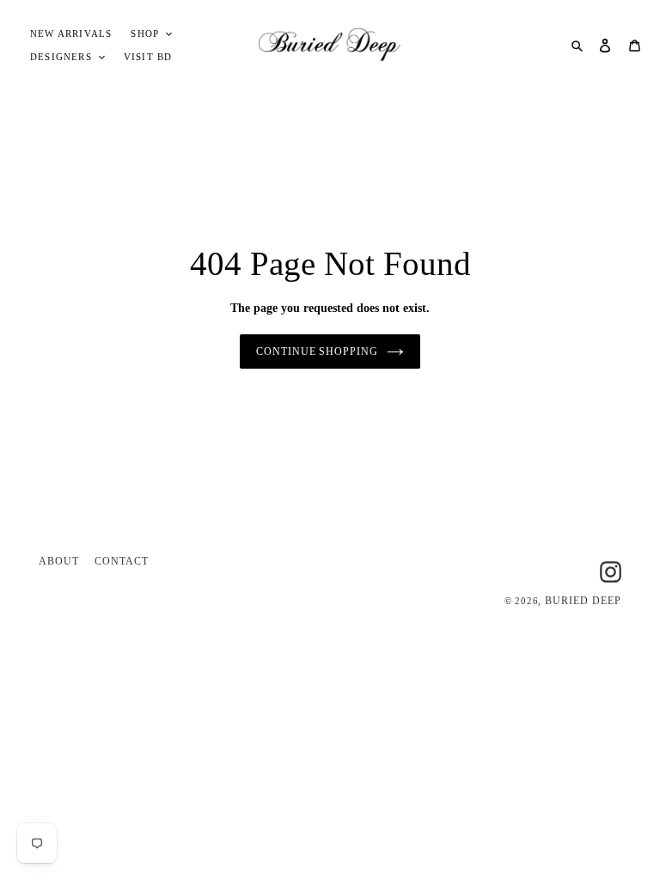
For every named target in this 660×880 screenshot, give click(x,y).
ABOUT (59, 561)
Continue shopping (317, 351)
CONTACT (122, 561)
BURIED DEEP (583, 601)
